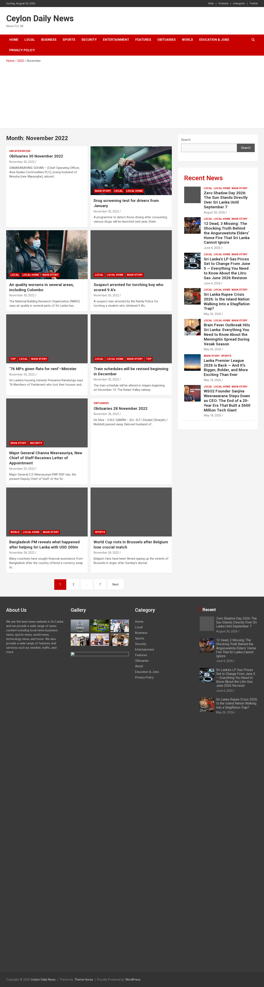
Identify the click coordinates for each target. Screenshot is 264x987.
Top (13, 359)
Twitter (254, 3)
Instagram (239, 3)
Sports (69, 40)
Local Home (134, 191)
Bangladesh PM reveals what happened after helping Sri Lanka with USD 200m (44, 545)
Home (13, 40)
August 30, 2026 (214, 212)
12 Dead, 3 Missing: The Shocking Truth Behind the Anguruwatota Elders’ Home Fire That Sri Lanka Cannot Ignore (227, 233)
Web (211, 3)
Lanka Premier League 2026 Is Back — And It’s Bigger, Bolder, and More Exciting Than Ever (226, 367)
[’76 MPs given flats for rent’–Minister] (47, 338)
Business (49, 40)
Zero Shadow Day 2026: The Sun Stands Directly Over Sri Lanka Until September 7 (226, 200)
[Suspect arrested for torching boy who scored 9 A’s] (131, 254)
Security (89, 40)
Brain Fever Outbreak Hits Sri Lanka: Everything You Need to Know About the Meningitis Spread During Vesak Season (227, 334)
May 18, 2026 (212, 380)
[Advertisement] (132, 94)
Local (30, 40)
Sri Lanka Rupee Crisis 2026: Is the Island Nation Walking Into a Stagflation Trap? (227, 301)
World (187, 40)
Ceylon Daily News (40, 18)
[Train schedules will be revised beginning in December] (131, 338)
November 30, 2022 (22, 161)
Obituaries (166, 40)
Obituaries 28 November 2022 (120, 408)
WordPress (132, 979)
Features (143, 40)
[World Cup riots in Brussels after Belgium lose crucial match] (131, 512)
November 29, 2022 (22, 468)
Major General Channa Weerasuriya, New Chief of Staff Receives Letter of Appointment (45, 458)
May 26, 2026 (212, 314)
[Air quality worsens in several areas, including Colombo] (47, 254)
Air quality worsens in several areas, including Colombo (41, 287)
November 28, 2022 (106, 414)
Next (115, 584)
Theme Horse (83, 979)
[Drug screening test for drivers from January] (131, 170)
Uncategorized (19, 151)
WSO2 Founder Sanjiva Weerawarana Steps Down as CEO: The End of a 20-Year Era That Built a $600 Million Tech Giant (227, 400)
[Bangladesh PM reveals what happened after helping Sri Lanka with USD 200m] (47, 512)
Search (186, 140)
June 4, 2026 (212, 247)
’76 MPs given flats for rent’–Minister (43, 368)
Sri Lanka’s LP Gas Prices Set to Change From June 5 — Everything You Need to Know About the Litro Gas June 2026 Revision (227, 268)
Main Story (103, 191)
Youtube (223, 3)
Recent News (203, 178)
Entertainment (116, 40)
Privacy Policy (22, 50)
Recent (209, 609)
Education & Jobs (214, 40)
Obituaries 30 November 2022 (36, 156)
